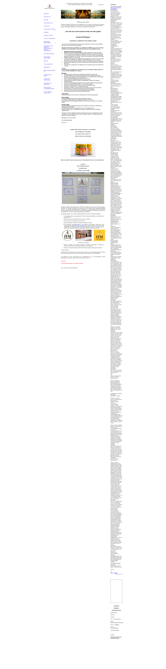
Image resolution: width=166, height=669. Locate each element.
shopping (46, 32)
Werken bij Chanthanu (47, 79)
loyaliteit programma (47, 57)
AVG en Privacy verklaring (48, 92)
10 (119, 574)
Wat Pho (46, 19)
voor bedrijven (48, 64)
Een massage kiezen (49, 29)
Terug (112, 572)
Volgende (115, 572)
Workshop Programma (47, 42)
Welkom (46, 13)
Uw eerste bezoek (49, 53)
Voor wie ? (47, 26)
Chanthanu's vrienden (47, 84)
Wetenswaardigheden (49, 71)
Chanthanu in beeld (48, 75)
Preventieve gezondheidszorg (49, 88)
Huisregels (47, 67)
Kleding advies (48, 35)
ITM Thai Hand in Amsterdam (78, 225)
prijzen (46, 61)
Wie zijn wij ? (47, 16)
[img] (49, 6)
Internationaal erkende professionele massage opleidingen (48, 48)
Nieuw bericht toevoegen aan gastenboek (116, 8)
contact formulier (49, 38)
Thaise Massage (48, 23)
